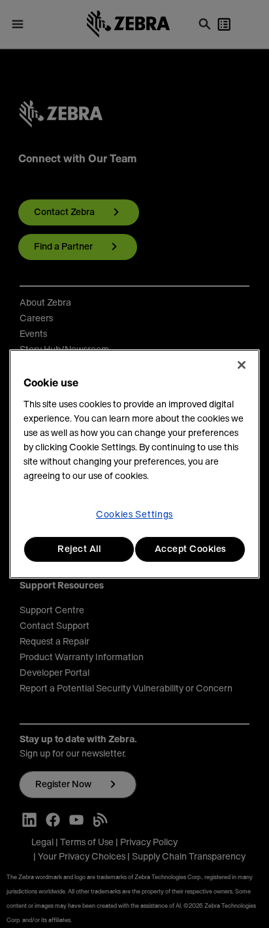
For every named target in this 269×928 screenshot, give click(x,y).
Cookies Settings (134, 514)
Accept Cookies (190, 549)
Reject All (79, 549)
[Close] (241, 365)
